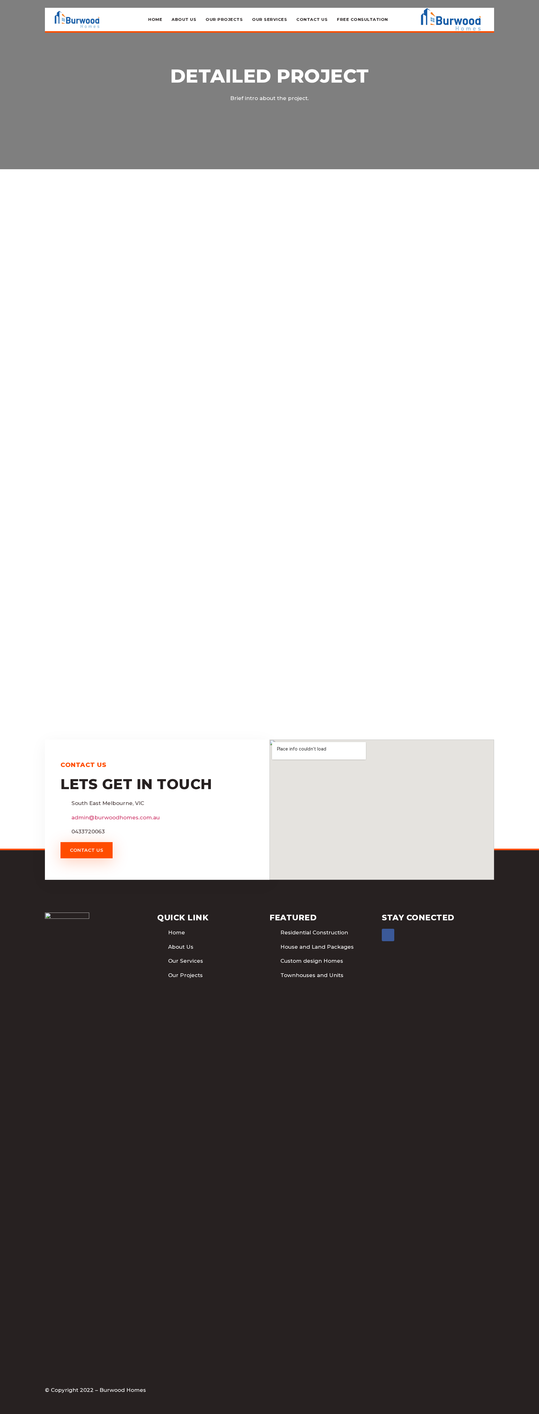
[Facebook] (388, 935)
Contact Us (312, 19)
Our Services (269, 19)
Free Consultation (362, 19)
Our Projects (224, 19)
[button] (87, 850)
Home (155, 19)
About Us (184, 19)
